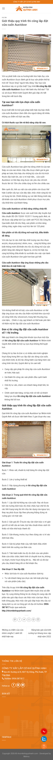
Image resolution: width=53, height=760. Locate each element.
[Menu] (3, 8)
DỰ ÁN (4, 17)
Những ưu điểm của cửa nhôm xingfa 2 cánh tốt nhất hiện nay (12, 633)
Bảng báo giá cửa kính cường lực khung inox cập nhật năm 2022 (39, 633)
